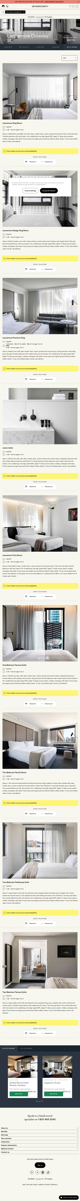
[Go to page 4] (41, 116)
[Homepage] (40, 6)
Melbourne (12, 32)
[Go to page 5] (43, 116)
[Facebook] (37, 1172)
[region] (40, 187)
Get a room (72, 47)
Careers (40, 1184)
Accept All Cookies (48, 191)
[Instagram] (32, 1172)
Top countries (6, 1138)
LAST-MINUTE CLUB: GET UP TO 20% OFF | (39, 2)
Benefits (4, 1131)
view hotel (19, 1094)
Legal (24, 1184)
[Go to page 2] (38, 116)
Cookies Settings (30, 191)
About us (4, 1128)
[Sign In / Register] (3, 6)
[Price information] (76, 40)
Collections (5, 1142)
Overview (8, 47)
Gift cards (46, 1184)
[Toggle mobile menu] (77, 6)
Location (40, 47)
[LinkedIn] (43, 1172)
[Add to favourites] (3, 40)
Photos (25, 47)
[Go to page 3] (40, 116)
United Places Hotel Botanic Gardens (19, 1084)
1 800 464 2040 (47, 1119)
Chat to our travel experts (70, 1197)
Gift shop (4, 1135)
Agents (35, 1184)
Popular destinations (9, 1145)
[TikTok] (48, 1172)
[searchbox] (53, 12)
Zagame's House (52, 1082)
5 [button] (44, 1102)
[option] (23, 1077)
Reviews (56, 47)
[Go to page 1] (36, 116)
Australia (20, 32)
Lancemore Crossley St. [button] (14, 12)
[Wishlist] (70, 6)
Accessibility (54, 1184)
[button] (9, 1048)
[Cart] (73, 6)
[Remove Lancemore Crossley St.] (23, 12)
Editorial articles (7, 1149)
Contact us (5, 1152)
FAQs (27, 1184)
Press (31, 1184)
